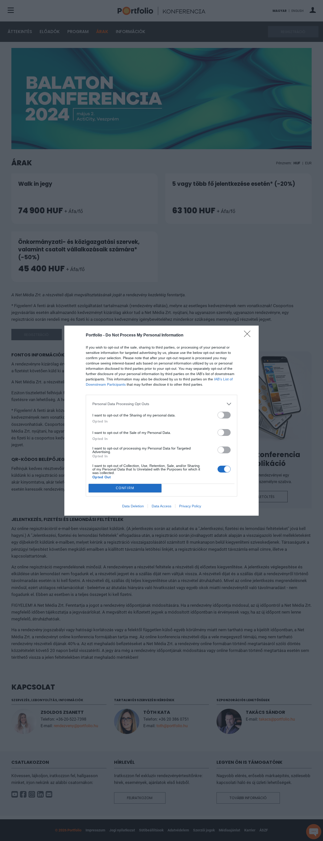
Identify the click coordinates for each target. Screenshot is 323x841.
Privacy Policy (190, 506)
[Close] (249, 335)
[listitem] (161, 404)
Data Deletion (133, 506)
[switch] (224, 415)
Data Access (161, 506)
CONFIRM (125, 488)
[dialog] (161, 421)
